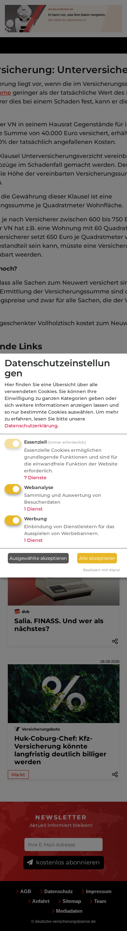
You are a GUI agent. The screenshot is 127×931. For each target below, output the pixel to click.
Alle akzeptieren (97, 558)
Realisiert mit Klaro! (101, 570)
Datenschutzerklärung (31, 426)
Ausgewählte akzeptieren (38, 558)
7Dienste (35, 478)
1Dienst (33, 509)
